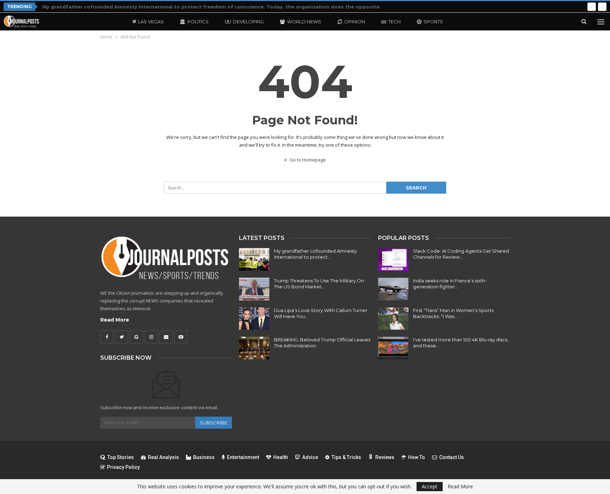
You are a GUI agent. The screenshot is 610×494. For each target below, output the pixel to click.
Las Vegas (151, 21)
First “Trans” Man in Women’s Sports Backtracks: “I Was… (453, 313)
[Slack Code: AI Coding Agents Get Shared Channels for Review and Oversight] (393, 259)
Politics (198, 21)
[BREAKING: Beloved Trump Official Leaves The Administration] (254, 348)
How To (416, 457)
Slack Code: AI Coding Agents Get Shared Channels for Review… (461, 254)
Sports (433, 21)
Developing (248, 21)
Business (204, 457)
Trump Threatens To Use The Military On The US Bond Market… (319, 283)
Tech (394, 21)
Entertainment (243, 457)
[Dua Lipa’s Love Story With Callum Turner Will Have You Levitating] (254, 318)
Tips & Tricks (346, 457)
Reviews (384, 457)
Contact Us (451, 457)
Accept (429, 486)
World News (304, 21)
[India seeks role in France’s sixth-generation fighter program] (393, 289)
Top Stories (120, 457)
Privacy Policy (123, 467)
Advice (310, 457)
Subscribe (213, 422)
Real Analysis (163, 457)
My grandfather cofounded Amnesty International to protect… (315, 254)
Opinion (354, 21)
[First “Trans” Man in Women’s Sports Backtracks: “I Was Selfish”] (393, 318)
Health (280, 457)
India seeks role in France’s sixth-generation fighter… (450, 283)
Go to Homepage (307, 160)
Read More (114, 320)
